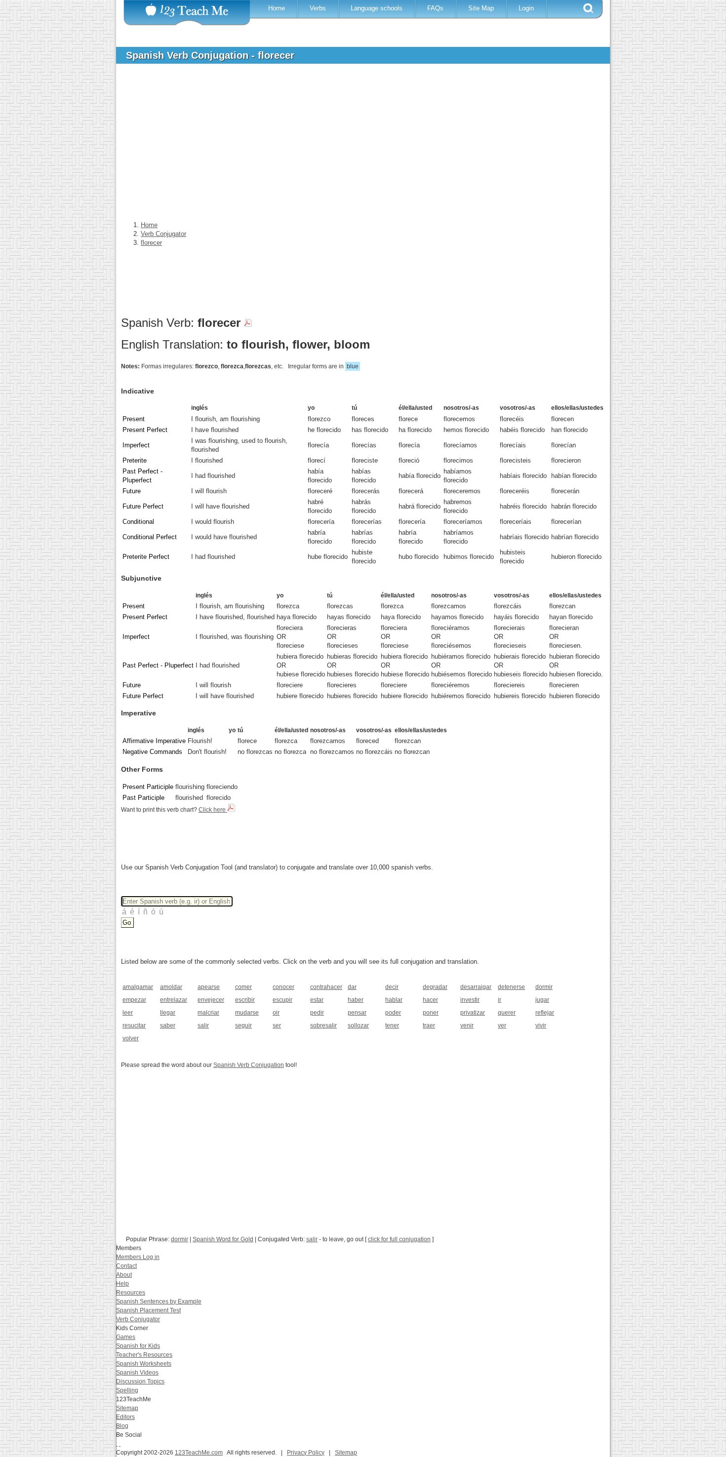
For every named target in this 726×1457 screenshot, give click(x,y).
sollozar (358, 1025)
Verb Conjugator (138, 1319)
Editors (125, 1417)
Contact (126, 1265)
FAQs (435, 8)
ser (277, 1025)
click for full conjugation (399, 1239)
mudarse (247, 1012)
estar (316, 999)
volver (130, 1038)
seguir (243, 1025)
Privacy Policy (305, 1452)
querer (507, 1012)
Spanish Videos (137, 1372)
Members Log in (138, 1257)
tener (392, 1025)
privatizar (472, 1012)
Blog (122, 1425)
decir (392, 987)
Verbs (318, 8)
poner (431, 1012)
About (124, 1274)
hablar (394, 999)
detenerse (511, 987)
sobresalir (323, 1025)
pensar (357, 1012)
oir (276, 1012)
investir (470, 999)
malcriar (208, 1012)
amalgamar (137, 987)
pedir (317, 1012)
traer (429, 1025)
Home (276, 8)
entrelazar (173, 999)
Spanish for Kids (138, 1345)
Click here (213, 809)
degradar (435, 987)
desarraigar (475, 987)
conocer (283, 987)
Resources (130, 1292)
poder (393, 1012)
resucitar (134, 1025)
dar (352, 987)
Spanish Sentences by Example (159, 1301)
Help (122, 1283)
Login (526, 8)
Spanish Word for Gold (223, 1239)
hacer (430, 999)
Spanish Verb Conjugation (248, 1065)
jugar (542, 999)
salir (203, 1025)
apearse (209, 987)
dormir (544, 987)
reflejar (544, 1012)
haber (355, 999)
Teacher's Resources (144, 1354)
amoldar (171, 987)
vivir (540, 1025)
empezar (134, 999)
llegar (167, 1012)
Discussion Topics (140, 1381)
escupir (282, 999)
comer (243, 987)
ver (502, 1025)
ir (499, 999)
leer (127, 1012)
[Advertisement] (355, 145)
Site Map (481, 8)
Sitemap (127, 1408)
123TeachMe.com (199, 1452)
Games (125, 1337)
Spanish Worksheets (143, 1363)
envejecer (211, 999)
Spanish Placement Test (148, 1310)
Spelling (127, 1390)
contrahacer (325, 987)
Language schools (377, 8)
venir (467, 1025)
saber (167, 1025)
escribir (245, 999)
